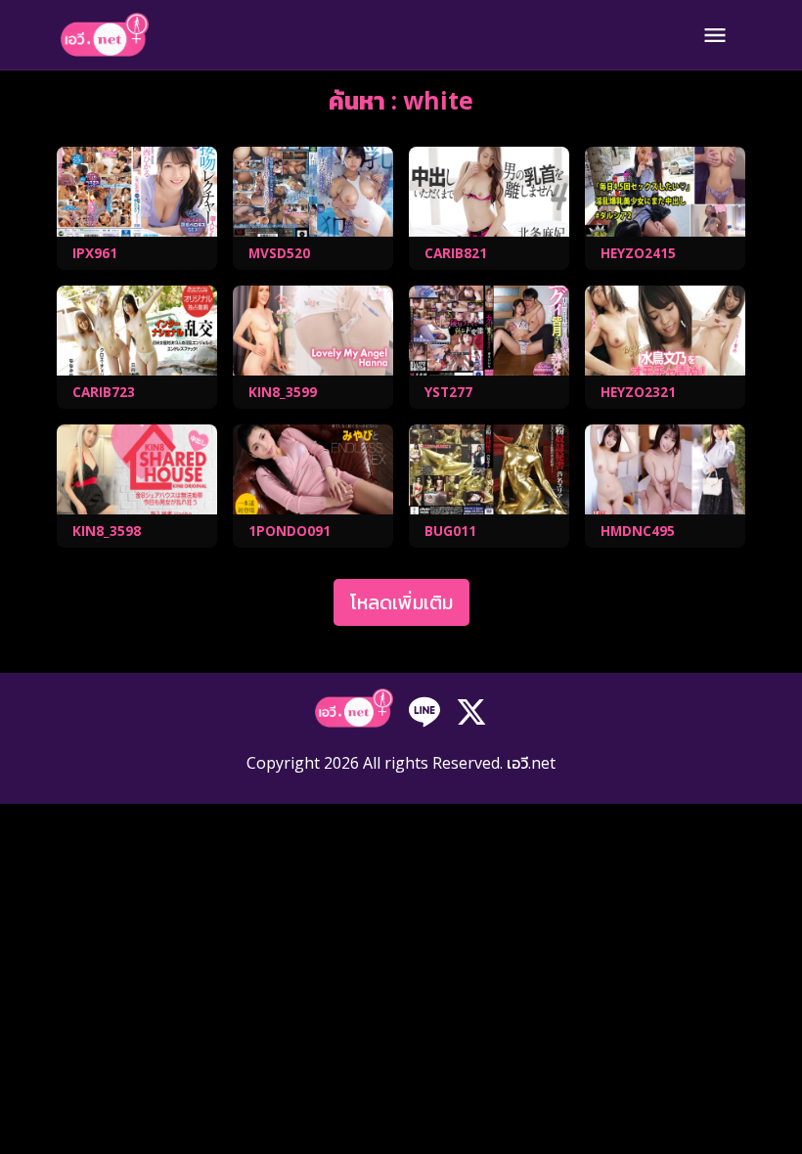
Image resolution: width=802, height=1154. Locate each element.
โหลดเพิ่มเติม (401, 602)
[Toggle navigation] (715, 35)
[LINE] (424, 710)
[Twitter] (471, 710)
